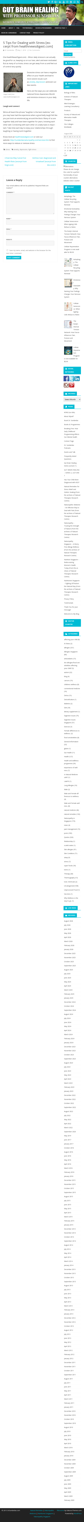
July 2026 (67, 925)
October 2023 (69, 1055)
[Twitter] (48, 1)
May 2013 (67, 1298)
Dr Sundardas (9, 50)
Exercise (67, 727)
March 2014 (68, 1261)
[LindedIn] (60, 1)
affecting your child (70, 639)
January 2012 (68, 1358)
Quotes (66, 837)
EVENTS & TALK (60, 28)
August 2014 (68, 1245)
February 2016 (69, 1172)
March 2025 (68, 990)
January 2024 (68, 1043)
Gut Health (68, 753)
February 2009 (69, 1500)
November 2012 (70, 1322)
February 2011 (69, 1403)
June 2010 (67, 1435)
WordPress (77, 1513)
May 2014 (67, 1253)
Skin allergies (68, 849)
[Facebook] (52, 1)
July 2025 (67, 974)
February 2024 (69, 1038)
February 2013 (69, 1310)
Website (9, 240)
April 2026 (67, 937)
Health (66, 757)
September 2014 (70, 1241)
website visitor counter (72, 181)
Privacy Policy (38, 33)
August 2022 (68, 1111)
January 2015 (68, 1225)
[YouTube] (63, 1)
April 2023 (67, 1079)
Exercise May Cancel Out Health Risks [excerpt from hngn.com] (16, 161)
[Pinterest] (70, 1)
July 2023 (67, 1067)
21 (75, 148)
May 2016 (67, 1160)
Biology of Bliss (69, 93)
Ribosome (60, 1510)
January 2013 (68, 1314)
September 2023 (70, 1059)
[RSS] (78, 1)
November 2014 (70, 1233)
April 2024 (67, 1030)
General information (71, 742)
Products (67, 110)
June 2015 (67, 1205)
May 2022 (67, 1119)
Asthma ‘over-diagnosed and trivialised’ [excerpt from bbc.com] (44, 161)
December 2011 (69, 1362)
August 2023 (68, 1063)
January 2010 (68, 1456)
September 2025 (70, 966)
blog (65, 676)
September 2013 (70, 1281)
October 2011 (69, 1371)
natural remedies (70, 814)
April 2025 (67, 986)
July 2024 (67, 1018)
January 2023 (68, 1091)
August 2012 (68, 1330)
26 (70, 150)
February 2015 (69, 1221)
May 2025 (67, 982)
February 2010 (69, 1452)
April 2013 (67, 1302)
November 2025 (70, 957)
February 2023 (69, 1087)
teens (66, 870)
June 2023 (67, 1071)
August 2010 (68, 1427)
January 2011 (68, 1407)
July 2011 (67, 1383)
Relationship (68, 841)
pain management (70, 829)
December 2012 (69, 1318)
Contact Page (25, 33)
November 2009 (70, 1464)
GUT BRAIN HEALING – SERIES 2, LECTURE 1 (71, 473)
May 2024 (67, 1026)
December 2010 (69, 1411)
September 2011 (70, 1375)
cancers (67, 680)
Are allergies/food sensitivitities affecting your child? (72, 665)
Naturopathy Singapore (42, 1517)
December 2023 (69, 1047)
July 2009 (67, 1480)
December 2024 (69, 1002)
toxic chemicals (69, 882)
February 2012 (69, 1354)
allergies (67, 648)
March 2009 (68, 1496)
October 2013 (69, 1277)
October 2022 (69, 1103)
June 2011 (67, 1387)
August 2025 (68, 970)
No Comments (34, 50)
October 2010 (69, 1419)
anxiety (32, 82)
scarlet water (68, 845)
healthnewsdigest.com (24, 137)
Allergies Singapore (71, 652)
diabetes (67, 704)
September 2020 (70, 1132)
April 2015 (67, 1213)
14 (75, 145)
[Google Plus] (56, 1)
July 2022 (67, 1115)
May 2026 (67, 933)
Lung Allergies (69, 785)
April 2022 (67, 1124)
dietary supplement (71, 712)
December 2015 (69, 1180)
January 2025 (68, 998)
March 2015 (68, 1217)
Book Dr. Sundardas (9, 33)
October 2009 (69, 1468)
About (11, 28)
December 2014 (69, 1229)
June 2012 (67, 1338)
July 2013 (67, 1290)
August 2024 (68, 1014)
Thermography (69, 878)
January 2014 (68, 1265)
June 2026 (67, 929)
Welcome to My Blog (71, 614)
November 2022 (70, 1099)
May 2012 (67, 1342)
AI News (67, 644)
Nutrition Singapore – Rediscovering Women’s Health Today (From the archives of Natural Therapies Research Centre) (71, 568)
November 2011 (70, 1366)
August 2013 (68, 1285)
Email (8, 229)
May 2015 (67, 1209)
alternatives (73, 178)
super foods (68, 866)
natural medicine (70, 810)
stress (8, 149)
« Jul (65, 155)
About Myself (69, 416)
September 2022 (70, 1107)
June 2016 (67, 1156)
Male (66, 789)
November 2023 (70, 1051)
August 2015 (68, 1196)
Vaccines (67, 894)
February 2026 (69, 945)
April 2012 (67, 1346)
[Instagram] (67, 1)
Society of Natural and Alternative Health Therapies (72, 117)
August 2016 (68, 1152)
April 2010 (67, 1443)
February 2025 (69, 994)
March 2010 (68, 1447)
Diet (65, 708)
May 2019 (67, 1136)
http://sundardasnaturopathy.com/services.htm (29, 140)
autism (66, 672)
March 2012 (68, 1350)
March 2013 (68, 1306)
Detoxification (69, 699)
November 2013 (70, 1273)
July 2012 (67, 1334)
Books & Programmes (44, 28)
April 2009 (67, 1492)
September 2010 (70, 1423)
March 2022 (68, 1127)
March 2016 (68, 1168)
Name (8, 219)
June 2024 (67, 1022)
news (66, 825)
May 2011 (67, 1391)
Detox (66, 695)
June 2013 (67, 1294)
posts (66, 833)
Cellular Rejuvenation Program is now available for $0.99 (72, 249)
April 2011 (67, 1395)
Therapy (67, 874)
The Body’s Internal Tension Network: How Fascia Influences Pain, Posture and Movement (72, 236)
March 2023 (68, 1083)
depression (40, 82)
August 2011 (68, 1379)
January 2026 (68, 949)
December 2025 (69, 953)
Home (3, 28)
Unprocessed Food (71, 890)
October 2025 (69, 962)
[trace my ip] (72, 628)
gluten (66, 748)
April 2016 (67, 1164)
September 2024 (70, 1010)
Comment (10, 192)
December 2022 (69, 1095)
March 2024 (68, 1034)
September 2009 (70, 1472)
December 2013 (69, 1269)
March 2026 (68, 941)
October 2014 (69, 1237)
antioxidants (68, 659)
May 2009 (67, 1488)
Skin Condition (69, 853)
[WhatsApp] (74, 1)
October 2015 (69, 1188)
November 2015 (70, 1184)
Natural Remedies (36, 1510)
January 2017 (68, 1144)
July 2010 (67, 1431)
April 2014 (67, 1257)
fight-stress (32, 149)
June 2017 (67, 1140)
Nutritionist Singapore (45, 1513)
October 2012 (69, 1326)
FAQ (18, 28)
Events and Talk (69, 452)
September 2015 (70, 1192)
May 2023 (67, 1075)
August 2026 (68, 921)
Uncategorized (69, 886)
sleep (66, 857)
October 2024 (69, 1006)
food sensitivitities (70, 737)
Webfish (72, 57)
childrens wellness (70, 684)
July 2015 (67, 1200)
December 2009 (69, 1460)
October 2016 (69, 1148)
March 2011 (68, 1399)
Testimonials (27, 28)
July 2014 (67, 1249)
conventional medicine (72, 688)
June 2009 (67, 1484)
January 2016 (68, 1176)
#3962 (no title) (69, 412)
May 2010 (67, 1439)
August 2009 (68, 1476)
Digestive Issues (70, 716)
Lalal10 (66, 781)
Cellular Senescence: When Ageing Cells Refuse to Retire (71, 224)
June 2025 (67, 978)
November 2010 (70, 1415)
